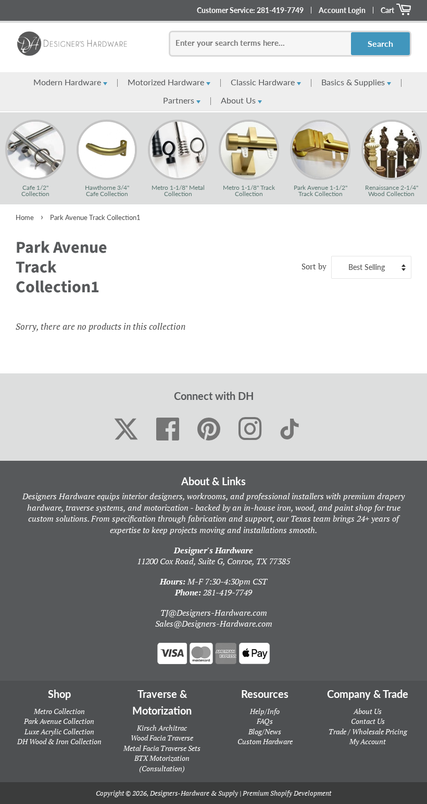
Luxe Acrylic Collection (59, 731)
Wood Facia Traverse (162, 738)
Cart (388, 10)
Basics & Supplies (354, 82)
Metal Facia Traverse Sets (161, 748)
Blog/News (264, 731)
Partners (179, 100)
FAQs (265, 721)
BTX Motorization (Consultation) (162, 763)
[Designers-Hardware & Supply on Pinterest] (209, 429)
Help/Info (265, 711)
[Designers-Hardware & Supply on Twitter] (126, 429)
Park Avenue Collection (59, 721)
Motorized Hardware (167, 82)
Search (380, 43)
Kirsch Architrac (162, 728)
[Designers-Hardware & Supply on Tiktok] (289, 429)
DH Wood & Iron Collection (59, 741)
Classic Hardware (264, 82)
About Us (239, 100)
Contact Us (368, 721)
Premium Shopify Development (287, 793)
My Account (367, 741)
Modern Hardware (68, 82)
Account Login (342, 10)
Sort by (314, 266)
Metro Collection (59, 711)
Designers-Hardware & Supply (194, 793)
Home (25, 217)
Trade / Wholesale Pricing (368, 731)
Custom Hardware (265, 741)
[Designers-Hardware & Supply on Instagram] (250, 429)
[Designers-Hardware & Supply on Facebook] (168, 429)
